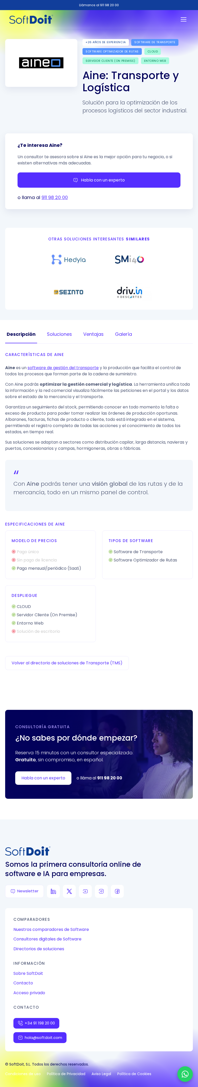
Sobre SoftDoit (28, 973)
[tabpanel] (99, 497)
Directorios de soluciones (38, 949)
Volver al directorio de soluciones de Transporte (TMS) (67, 663)
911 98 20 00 (55, 197)
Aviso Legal (101, 1073)
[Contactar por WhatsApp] (185, 1074)
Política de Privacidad (66, 1073)
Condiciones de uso (23, 1073)
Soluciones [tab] (59, 334)
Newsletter (27, 891)
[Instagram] (101, 891)
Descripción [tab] (21, 334)
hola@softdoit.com (43, 1037)
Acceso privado (29, 993)
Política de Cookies (134, 1073)
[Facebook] (117, 891)
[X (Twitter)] (69, 891)
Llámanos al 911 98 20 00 (99, 5)
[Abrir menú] (183, 19)
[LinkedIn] (53, 891)
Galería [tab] (123, 334)
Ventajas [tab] (93, 334)
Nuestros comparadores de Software (51, 929)
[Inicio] (31, 19)
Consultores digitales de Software (47, 939)
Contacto (23, 983)
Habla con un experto (103, 180)
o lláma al (99, 778)
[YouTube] (85, 891)
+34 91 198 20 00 (40, 1023)
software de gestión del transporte (63, 368)
